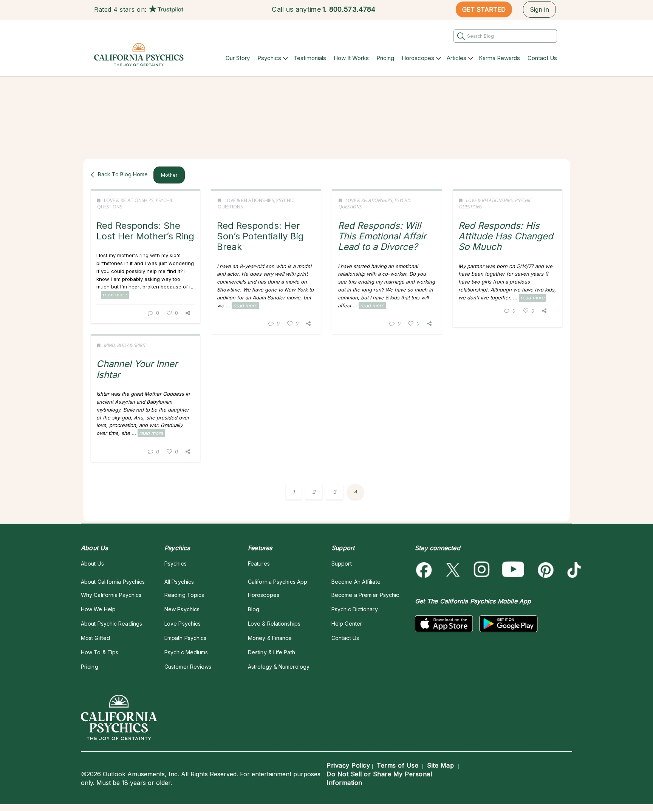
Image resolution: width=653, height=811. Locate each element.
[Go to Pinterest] (544, 570)
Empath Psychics (185, 638)
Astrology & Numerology (278, 666)
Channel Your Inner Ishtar (137, 369)
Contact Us (542, 58)
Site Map (440, 765)
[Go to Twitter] (453, 570)
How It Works (351, 58)
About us (92, 563)
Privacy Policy (348, 765)
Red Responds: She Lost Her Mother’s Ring (145, 231)
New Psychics (182, 609)
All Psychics (179, 581)
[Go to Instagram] (482, 570)
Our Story (238, 58)
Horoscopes (418, 58)
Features (259, 563)
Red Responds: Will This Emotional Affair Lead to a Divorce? (382, 236)
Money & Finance (270, 638)
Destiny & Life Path (271, 652)
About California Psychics (113, 581)
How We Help (98, 609)
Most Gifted (95, 638)
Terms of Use (397, 765)
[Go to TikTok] (572, 570)
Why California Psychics (111, 595)
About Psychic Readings (111, 623)
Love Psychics (182, 623)
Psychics (269, 58)
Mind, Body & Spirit (125, 345)
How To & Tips (99, 652)
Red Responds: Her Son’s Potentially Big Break (260, 236)
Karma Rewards (499, 58)
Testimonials (310, 58)
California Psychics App (277, 581)
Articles (456, 58)
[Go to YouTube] (513, 570)
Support (341, 563)
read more (115, 294)
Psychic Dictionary (354, 609)
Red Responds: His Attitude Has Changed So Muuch (505, 236)
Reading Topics (184, 595)
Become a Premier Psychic (365, 595)
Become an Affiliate (356, 581)
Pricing (385, 58)
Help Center (346, 623)
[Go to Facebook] (425, 570)
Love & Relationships (128, 200)
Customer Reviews (187, 666)
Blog (253, 609)
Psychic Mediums (186, 652)
